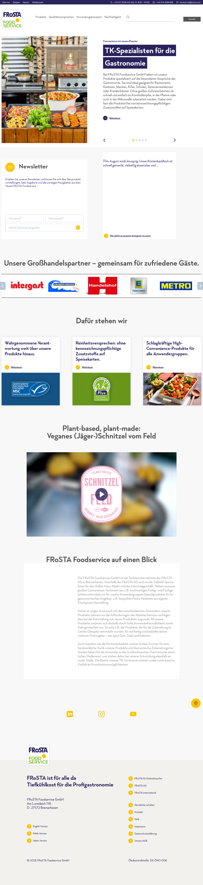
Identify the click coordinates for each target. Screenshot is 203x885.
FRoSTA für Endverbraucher (148, 778)
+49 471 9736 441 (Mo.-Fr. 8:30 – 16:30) (132, 2)
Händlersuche (37, 2)
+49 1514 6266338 (164, 2)
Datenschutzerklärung (145, 833)
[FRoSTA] (12, 19)
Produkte (41, 17)
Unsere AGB (140, 840)
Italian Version (40, 840)
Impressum (139, 826)
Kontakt (192, 19)
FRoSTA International (145, 792)
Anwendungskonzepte (89, 17)
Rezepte (16, 2)
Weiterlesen (114, 118)
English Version (40, 826)
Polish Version (40, 833)
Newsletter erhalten (144, 805)
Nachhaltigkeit (113, 17)
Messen (26, 2)
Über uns (6, 2)
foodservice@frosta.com (190, 2)
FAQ (136, 819)
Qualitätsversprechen (61, 17)
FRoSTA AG (140, 785)
